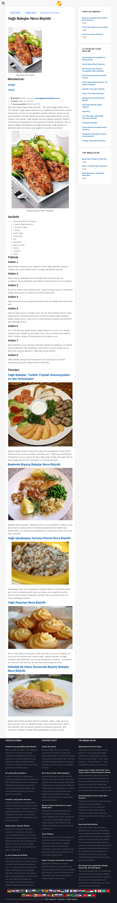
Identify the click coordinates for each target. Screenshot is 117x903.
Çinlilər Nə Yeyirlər (49, 747)
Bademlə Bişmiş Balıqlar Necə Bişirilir (34, 464)
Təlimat (11, 90)
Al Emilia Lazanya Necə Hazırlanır (18, 799)
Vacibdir (11, 85)
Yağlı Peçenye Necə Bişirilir (27, 602)
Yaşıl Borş (86, 111)
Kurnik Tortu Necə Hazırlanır (93, 93)
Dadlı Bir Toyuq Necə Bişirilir (93, 89)
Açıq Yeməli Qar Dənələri (88, 824)
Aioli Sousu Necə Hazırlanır (92, 34)
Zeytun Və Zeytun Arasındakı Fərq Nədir (57, 860)
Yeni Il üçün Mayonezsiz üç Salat (95, 27)
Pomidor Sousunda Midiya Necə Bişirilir (20, 747)
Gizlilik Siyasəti (71, 899)
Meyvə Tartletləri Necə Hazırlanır (94, 166)
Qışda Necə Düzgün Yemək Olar (94, 159)
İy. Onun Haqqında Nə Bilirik (16, 855)
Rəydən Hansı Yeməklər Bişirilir (17, 826)
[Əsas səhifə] (58, 3)
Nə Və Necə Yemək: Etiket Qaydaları (56, 773)
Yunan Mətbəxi (47, 834)
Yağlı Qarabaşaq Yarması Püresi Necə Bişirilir (39, 538)
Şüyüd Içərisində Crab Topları (90, 747)
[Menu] (3, 3)
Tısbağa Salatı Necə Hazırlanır (93, 141)
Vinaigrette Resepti (89, 123)
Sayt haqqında (50, 899)
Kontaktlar (61, 899)
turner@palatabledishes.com (47, 98)
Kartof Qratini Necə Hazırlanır (93, 64)
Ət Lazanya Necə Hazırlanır (15, 773)
